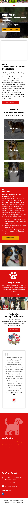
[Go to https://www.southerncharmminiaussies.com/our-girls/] (14, 172)
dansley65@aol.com (11, 486)
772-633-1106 (14, 294)
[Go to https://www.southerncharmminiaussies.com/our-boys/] (14, 150)
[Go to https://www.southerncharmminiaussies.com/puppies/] (14, 129)
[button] (11, 29)
